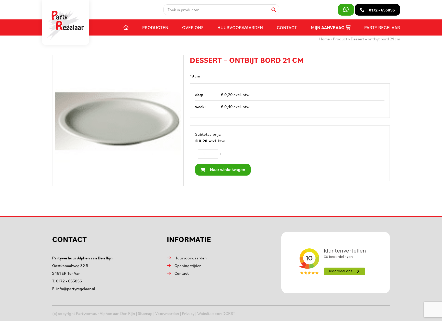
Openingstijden (188, 265)
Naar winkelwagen (227, 170)
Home (324, 38)
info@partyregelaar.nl (75, 288)
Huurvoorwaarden (240, 27)
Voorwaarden (167, 313)
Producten (155, 27)
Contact (287, 27)
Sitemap (145, 313)
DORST (229, 313)
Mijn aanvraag (328, 27)
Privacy (188, 313)
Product (340, 38)
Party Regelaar (382, 27)
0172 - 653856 (69, 280)
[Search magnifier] (274, 10)
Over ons (193, 27)
